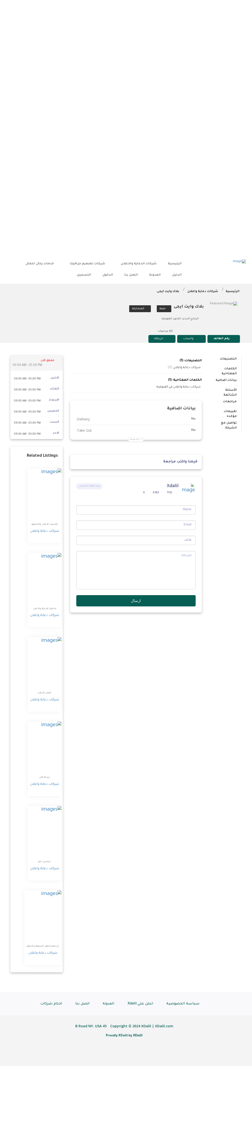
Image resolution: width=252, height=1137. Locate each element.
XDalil (137, 1035)
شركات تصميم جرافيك (87, 264)
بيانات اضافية (226, 380)
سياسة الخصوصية (183, 1004)
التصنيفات (228, 359)
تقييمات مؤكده (230, 412)
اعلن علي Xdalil (140, 1004)
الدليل (177, 275)
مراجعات (230, 401)
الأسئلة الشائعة (230, 391)
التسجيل (84, 275)
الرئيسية (175, 264)
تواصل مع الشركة (229, 424)
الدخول (107, 275)
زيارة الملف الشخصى (89, 486)
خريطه (158, 338)
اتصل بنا (131, 275)
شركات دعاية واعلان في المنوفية (179, 387)
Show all (135, 440)
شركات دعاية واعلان (202, 291)
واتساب (188, 338)
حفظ (162, 308)
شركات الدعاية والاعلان (139, 264)
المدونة (155, 275)
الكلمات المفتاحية (229, 369)
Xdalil (173, 485)
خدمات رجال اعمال (40, 264)
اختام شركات (51, 1004)
